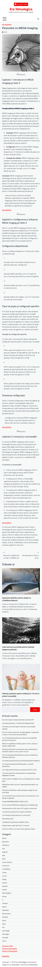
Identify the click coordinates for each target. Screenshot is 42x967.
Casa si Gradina (7, 862)
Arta (3, 848)
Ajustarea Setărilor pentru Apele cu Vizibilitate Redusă (16, 599)
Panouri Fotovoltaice (9, 951)
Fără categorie (6, 893)
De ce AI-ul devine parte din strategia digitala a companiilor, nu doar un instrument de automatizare (20, 733)
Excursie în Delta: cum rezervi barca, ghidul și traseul (18, 829)
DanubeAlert (6, 210)
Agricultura (5, 841)
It (2, 900)
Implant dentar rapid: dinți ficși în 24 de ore (15, 825)
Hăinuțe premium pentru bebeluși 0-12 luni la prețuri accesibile (20, 694)
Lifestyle (5, 903)
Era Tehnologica (21, 9)
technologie (5, 931)
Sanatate (5, 917)
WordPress (33, 964)
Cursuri (4, 876)
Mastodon (5, 956)
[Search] (38, 18)
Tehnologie (5, 934)
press (5, 32)
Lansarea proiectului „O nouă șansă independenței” (18, 723)
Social (4, 920)
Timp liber (5, 937)
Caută (35, 709)
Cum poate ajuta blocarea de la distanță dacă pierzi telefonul (21, 760)
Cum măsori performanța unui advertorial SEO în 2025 (19, 770)
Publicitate (5, 910)
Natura (4, 907)
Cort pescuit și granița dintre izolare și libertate (16, 812)
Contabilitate (6, 869)
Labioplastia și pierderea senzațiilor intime (15, 822)
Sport (4, 924)
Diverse (4, 883)
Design (4, 879)
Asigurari (5, 852)
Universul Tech (7, 946)
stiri (3, 927)
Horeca (4, 896)
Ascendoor (15, 964)
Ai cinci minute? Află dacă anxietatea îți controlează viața (20, 805)
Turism (4, 941)
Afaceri (4, 838)
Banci (4, 859)
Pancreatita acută (7, 818)
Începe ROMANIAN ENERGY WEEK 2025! (15, 801)
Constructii (5, 865)
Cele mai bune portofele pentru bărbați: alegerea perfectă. (18, 648)
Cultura (4, 872)
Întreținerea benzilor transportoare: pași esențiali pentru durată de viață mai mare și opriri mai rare (20, 750)
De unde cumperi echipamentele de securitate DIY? (18, 720)
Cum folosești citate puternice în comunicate (16, 815)
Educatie (5, 886)
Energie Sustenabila (9, 948)
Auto (3, 855)
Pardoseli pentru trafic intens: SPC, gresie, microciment (19, 808)
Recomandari (7, 25)
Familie (4, 889)
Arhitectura (5, 845)
